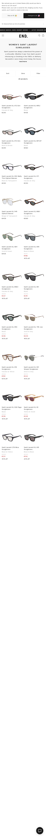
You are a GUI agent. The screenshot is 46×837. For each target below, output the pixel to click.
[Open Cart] (43, 35)
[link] (23, 35)
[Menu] (3, 35)
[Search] (39, 35)
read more (23, 61)
